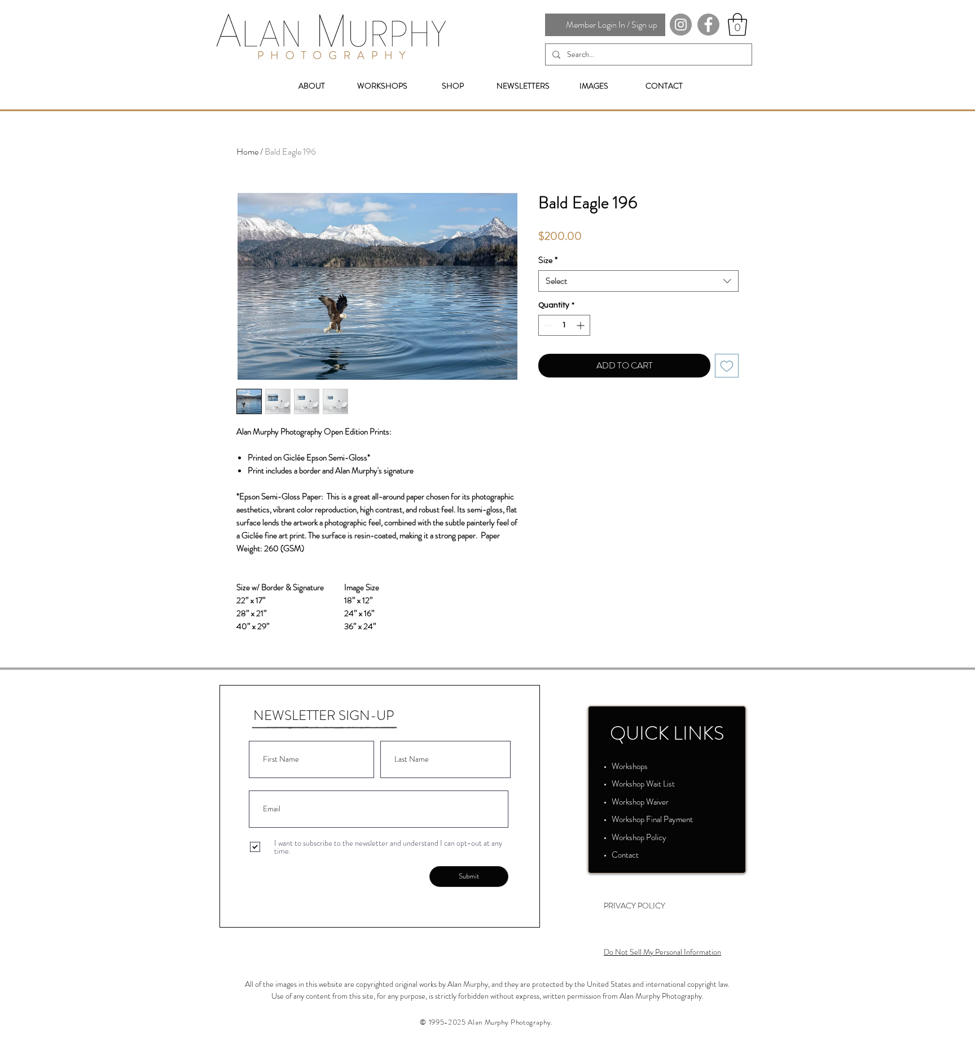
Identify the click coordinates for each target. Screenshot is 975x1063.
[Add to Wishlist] (727, 365)
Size (547, 260)
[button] (737, 24)
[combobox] (638, 281)
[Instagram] (681, 25)
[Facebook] (708, 25)
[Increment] (581, 325)
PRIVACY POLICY (634, 905)
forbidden (473, 995)
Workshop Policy (639, 837)
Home (247, 151)
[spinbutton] (564, 325)
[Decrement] (547, 325)
